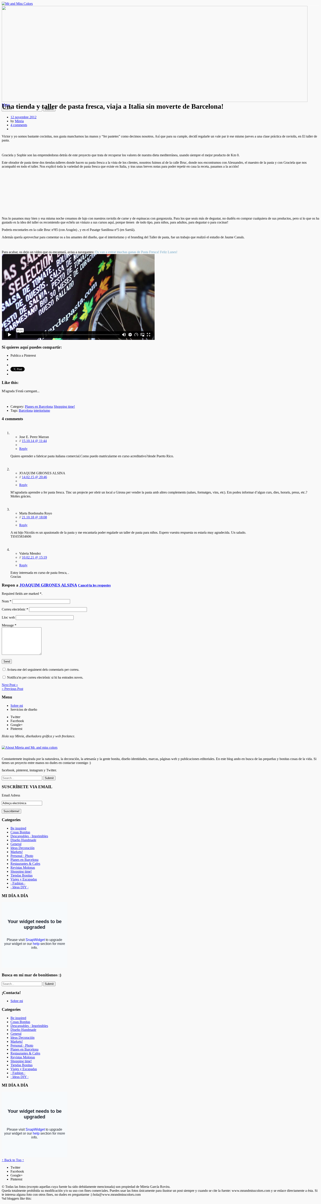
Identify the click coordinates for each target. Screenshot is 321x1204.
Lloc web (8, 617)
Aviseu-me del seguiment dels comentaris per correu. (43, 669)
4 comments (18, 125)
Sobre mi (16, 705)
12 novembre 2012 (23, 117)
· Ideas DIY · (19, 887)
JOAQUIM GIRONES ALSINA (48, 585)
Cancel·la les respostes (94, 585)
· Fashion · (17, 883)
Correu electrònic (15, 609)
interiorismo (42, 410)
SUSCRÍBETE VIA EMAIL (27, 786)
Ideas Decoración (22, 848)
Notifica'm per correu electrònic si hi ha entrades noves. (45, 677)
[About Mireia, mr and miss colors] (29, 747)
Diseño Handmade (23, 840)
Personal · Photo (21, 856)
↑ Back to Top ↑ (13, 1160)
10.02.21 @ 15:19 (34, 557)
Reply (23, 449)
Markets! (16, 852)
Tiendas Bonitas (21, 875)
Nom (6, 601)
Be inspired (18, 828)
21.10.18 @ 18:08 (34, 517)
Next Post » (10, 685)
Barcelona (26, 410)
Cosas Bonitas (20, 832)
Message (9, 625)
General (15, 844)
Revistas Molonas (22, 867)
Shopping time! (64, 406)
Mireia (19, 121)
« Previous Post (12, 689)
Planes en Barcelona (39, 406)
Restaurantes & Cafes (25, 863)
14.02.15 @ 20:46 (34, 477)
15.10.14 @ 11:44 (34, 441)
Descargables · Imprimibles (29, 836)
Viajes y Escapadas (23, 879)
